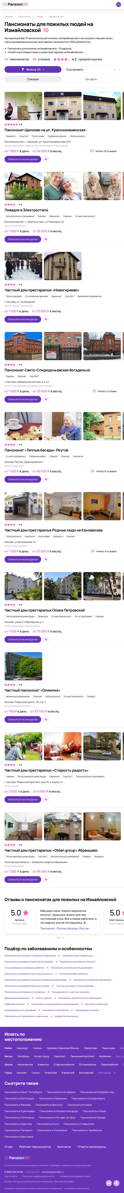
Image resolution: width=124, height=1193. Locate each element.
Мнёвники (105, 1056)
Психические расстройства (73, 973)
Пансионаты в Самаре (92, 1117)
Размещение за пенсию (87, 1010)
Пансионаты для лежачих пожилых (77, 961)
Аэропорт (22, 1048)
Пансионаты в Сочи (48, 1124)
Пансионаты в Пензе (94, 1111)
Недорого (11, 136)
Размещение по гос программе (20, 1010)
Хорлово (22, 1072)
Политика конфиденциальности (38, 1176)
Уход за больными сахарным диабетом (24, 967)
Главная (9, 16)
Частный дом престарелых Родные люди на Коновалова (54, 530)
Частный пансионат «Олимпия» (32, 690)
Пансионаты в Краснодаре (20, 1111)
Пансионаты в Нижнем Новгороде (59, 1111)
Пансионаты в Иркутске (49, 1104)
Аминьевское (25, 1064)
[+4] (62, 427)
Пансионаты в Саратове (18, 1124)
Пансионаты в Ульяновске (52, 1130)
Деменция (56, 296)
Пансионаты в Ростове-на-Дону (57, 1117)
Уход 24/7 (23, 136)
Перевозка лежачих (57, 136)
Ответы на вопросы (92, 1147)
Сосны (36, 1072)
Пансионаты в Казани (79, 1104)
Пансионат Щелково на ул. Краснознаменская (45, 129)
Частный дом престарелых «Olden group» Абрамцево (51, 850)
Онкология (78, 456)
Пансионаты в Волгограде (19, 1098)
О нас (9, 1147)
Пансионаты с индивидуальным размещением (54, 1004)
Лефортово (90, 1048)
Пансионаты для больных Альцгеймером (72, 967)
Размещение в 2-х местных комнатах (71, 991)
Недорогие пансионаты (66, 1016)
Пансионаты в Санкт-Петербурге (23, 1092)
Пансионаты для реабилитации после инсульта (29, 973)
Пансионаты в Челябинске (87, 1130)
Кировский (68, 1072)
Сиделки (42, 216)
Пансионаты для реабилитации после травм (27, 985)
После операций (13, 296)
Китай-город (41, 1056)
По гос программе (83, 616)
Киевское (43, 1064)
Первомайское (109, 1064)
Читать (105, 151)
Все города (104, 1072)
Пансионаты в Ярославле (19, 1136)
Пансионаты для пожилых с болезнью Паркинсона (30, 955)
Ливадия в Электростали (26, 209)
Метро (40, 16)
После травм (38, 136)
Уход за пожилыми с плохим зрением (75, 985)
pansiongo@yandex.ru (53, 1171)
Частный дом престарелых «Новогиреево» (42, 289)
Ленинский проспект (82, 1056)
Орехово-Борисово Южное (63, 1048)
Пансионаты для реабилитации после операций (29, 961)
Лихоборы (23, 1056)
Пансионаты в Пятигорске (19, 1117)
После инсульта (77, 136)
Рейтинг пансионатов (35, 1147)
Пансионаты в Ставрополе (79, 1124)
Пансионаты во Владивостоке (97, 1092)
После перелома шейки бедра (20, 616)
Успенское (50, 1072)
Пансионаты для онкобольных (77, 955)
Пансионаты (24, 16)
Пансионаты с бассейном (56, 1010)
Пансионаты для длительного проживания (80, 998)
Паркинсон (54, 216)
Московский (86, 1072)
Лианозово (108, 1048)
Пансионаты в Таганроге (19, 1130)
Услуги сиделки (44, 998)
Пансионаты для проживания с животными (26, 1016)
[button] (58, 937)
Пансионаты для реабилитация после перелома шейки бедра (36, 979)
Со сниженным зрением (36, 296)
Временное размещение (89, 296)
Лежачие (67, 216)
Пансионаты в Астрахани (61, 1092)
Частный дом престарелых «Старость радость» (47, 770)
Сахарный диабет (37, 456)
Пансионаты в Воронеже (53, 1098)
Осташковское (87, 1064)
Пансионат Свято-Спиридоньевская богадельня (47, 369)
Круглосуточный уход (96, 1004)
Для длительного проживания (20, 216)
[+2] (62, 507)
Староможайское (64, 1064)
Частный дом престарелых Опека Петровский (45, 610)
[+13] (62, 107)
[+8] (62, 587)
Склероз (54, 456)
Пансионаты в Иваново (18, 1104)
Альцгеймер (44, 536)
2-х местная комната (85, 216)
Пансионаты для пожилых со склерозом (25, 991)
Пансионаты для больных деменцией (92, 979)
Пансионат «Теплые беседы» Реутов (36, 449)
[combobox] (91, 69)
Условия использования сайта (75, 1176)
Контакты (64, 1147)
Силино (37, 1048)
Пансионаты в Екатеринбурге (88, 1098)
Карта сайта (11, 1176)
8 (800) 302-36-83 (14, 1171)
